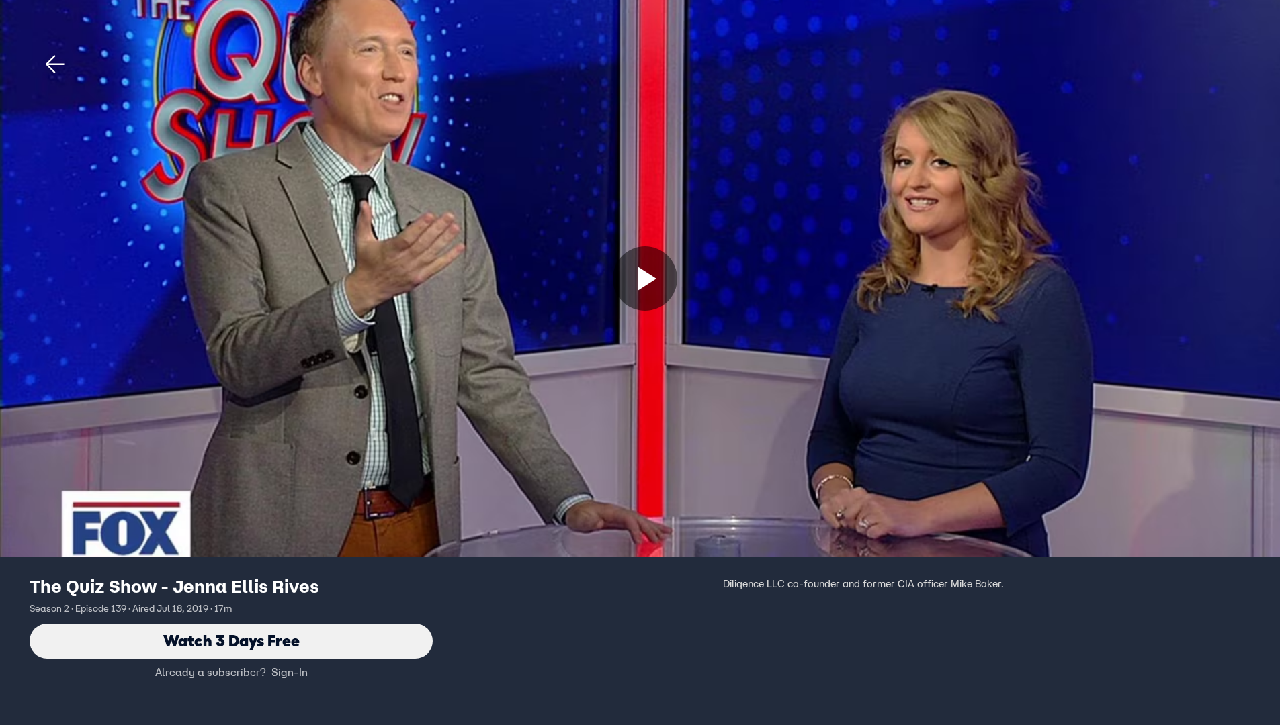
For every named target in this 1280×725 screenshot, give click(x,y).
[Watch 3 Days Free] (645, 278)
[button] (55, 64)
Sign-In (289, 672)
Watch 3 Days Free (231, 641)
